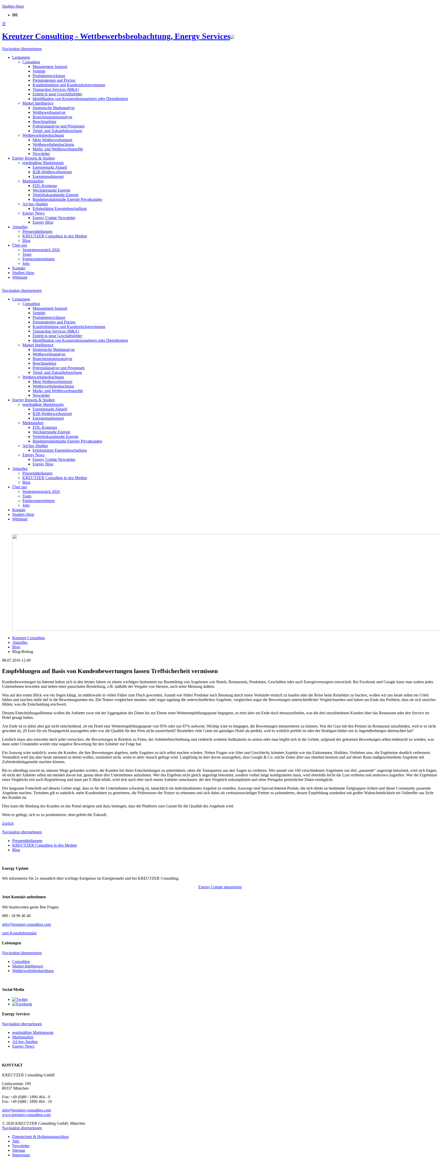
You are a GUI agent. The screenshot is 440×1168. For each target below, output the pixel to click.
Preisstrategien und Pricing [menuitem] (54, 80)
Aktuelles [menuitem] (20, 227)
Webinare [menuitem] (20, 277)
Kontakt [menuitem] (18, 268)
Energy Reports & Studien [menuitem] (33, 158)
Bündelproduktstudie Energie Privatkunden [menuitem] (67, 199)
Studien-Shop (13, 6)
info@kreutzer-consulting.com (26, 924)
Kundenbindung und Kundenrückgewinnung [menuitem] (69, 85)
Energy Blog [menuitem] (43, 222)
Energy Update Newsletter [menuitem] (54, 218)
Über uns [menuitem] (19, 245)
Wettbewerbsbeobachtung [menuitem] (53, 144)
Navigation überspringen (22, 49)
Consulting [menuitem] (31, 62)
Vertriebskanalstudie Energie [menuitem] (55, 195)
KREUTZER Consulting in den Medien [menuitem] (54, 236)
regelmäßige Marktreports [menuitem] (43, 163)
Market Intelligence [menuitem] (37, 103)
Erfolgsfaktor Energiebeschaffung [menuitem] (60, 208)
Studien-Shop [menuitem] (23, 272)
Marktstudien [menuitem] (33, 181)
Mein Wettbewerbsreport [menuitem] (52, 140)
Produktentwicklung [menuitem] (49, 76)
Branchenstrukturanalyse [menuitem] (52, 117)
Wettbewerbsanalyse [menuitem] (49, 112)
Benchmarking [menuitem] (44, 121)
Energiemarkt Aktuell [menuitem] (50, 167)
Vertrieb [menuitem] (39, 71)
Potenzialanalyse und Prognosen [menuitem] (59, 126)
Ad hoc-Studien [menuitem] (35, 204)
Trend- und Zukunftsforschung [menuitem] (57, 131)
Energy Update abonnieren (220, 887)
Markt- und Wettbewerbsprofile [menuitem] (58, 149)
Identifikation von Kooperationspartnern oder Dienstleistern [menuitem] (80, 98)
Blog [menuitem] (26, 240)
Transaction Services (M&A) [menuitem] (56, 89)
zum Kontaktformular (19, 933)
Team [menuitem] (26, 254)
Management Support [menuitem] (50, 66)
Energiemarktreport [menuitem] (48, 176)
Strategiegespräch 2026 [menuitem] (41, 250)
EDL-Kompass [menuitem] (45, 185)
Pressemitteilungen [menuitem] (37, 231)
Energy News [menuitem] (33, 213)
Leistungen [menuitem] (21, 57)
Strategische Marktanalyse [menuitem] (54, 108)
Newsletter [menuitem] (41, 153)
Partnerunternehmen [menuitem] (38, 259)
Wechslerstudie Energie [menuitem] (51, 190)
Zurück (8, 823)
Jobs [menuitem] (26, 263)
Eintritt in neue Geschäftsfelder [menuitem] (57, 94)
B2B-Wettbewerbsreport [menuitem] (52, 172)
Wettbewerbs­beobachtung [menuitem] (43, 135)
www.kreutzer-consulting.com (26, 1115)
